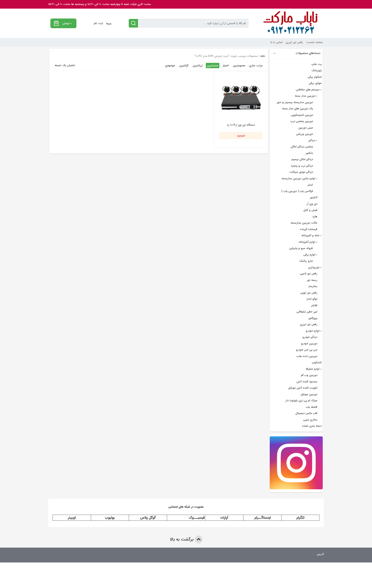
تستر (310, 184)
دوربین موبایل (309, 394)
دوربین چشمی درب (301, 121)
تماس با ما (276, 42)
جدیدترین (212, 65)
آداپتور (313, 197)
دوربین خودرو (309, 343)
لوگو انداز (312, 299)
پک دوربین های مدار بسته (297, 108)
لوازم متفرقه (312, 369)
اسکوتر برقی (315, 77)
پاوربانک (317, 70)
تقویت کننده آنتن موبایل (302, 388)
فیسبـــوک (197, 517)
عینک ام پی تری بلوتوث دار (301, 400)
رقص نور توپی (308, 292)
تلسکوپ (317, 362)
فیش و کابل (310, 210)
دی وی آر (312, 204)
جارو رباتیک (306, 261)
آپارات (224, 517)
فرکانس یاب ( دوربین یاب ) (297, 191)
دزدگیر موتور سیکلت (301, 172)
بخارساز (312, 286)
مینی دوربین (305, 127)
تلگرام (300, 517)
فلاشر (314, 305)
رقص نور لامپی (308, 273)
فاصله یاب (311, 407)
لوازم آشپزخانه (307, 242)
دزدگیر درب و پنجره (302, 166)
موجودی (170, 65)
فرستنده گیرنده (308, 229)
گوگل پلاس (148, 517)
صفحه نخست (314, 42)
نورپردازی (313, 267)
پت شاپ (317, 64)
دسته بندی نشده (312, 426)
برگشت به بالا (182, 539)
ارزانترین (198, 65)
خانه (262, 56)
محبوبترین (239, 65)
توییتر (72, 517)
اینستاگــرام (262, 517)
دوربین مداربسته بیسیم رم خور (295, 102)
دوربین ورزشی (304, 134)
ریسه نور (312, 280)
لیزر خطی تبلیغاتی (306, 311)
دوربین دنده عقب (306, 356)
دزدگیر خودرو (309, 337)
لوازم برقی (309, 254)
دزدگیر (311, 140)
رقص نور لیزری (294, 42)
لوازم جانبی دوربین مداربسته (298, 178)
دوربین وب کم (309, 375)
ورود (108, 23)
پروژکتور (312, 318)
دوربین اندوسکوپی (302, 115)
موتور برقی (315, 83)
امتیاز (226, 65)
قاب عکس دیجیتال (306, 413)
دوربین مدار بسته (305, 96)
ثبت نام (98, 23)
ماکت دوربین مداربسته (304, 223)
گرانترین (183, 65)
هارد (314, 216)
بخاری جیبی (310, 419)
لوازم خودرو (312, 331)
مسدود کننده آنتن (306, 381)
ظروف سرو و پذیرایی (301, 248)
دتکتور (309, 153)
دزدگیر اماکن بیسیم (302, 159)
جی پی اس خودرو (306, 350)
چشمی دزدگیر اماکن (302, 146)
